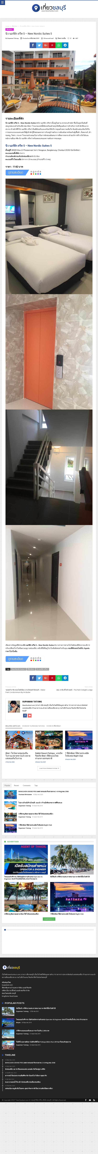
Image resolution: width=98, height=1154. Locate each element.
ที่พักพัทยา (15, 26)
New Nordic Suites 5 (19, 669)
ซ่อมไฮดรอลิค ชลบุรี (9, 993)
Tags (36, 785)
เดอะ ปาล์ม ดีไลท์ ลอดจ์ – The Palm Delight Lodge (74, 688)
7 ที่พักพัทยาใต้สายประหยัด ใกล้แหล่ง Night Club (77, 754)
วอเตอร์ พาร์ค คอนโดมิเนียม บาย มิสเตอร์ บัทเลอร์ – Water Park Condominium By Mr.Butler (25, 689)
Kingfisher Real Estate (10, 996)
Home (7, 26)
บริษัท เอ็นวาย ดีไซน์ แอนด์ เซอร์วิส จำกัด (16, 990)
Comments (26, 785)
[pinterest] (52, 45)
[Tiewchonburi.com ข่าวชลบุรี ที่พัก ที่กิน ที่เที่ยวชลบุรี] (49, 2)
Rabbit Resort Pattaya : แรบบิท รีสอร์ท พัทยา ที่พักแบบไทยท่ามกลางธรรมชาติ (48, 756)
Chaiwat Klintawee (25, 794)
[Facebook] (86, 1100)
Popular (7, 785)
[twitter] (39, 45)
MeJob (18, 1022)
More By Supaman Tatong (33, 726)
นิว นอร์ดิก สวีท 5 (42, 669)
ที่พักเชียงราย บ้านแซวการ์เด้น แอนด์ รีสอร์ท (16, 988)
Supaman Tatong (13, 38)
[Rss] (94, 1100)
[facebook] (33, 45)
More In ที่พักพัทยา (54, 726)
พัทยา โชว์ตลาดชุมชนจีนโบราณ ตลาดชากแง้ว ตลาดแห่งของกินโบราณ (17, 756)
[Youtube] (90, 1100)
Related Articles (12, 726)
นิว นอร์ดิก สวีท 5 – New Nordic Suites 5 (28, 145)
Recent (16, 785)
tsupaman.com (7, 985)
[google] (46, 45)
